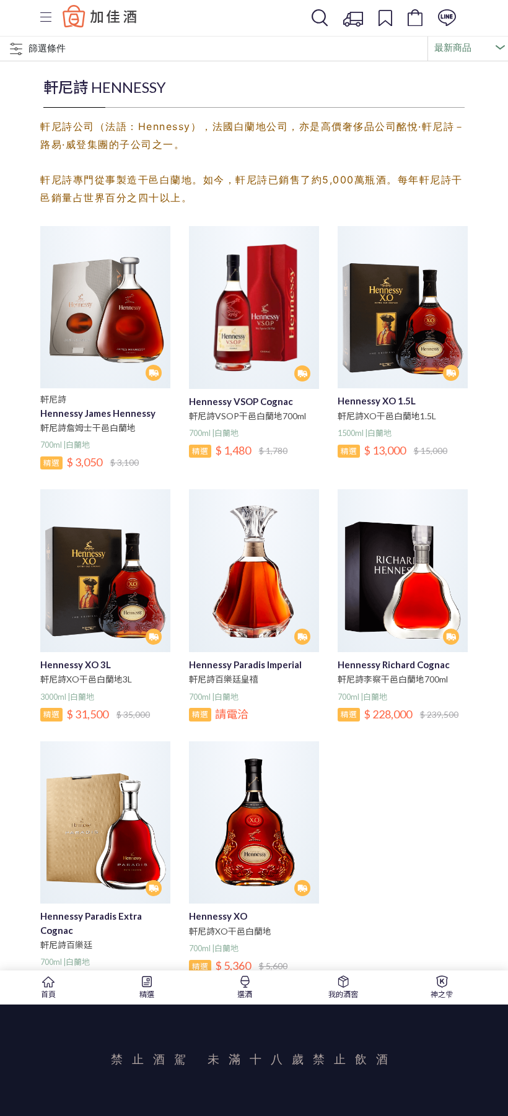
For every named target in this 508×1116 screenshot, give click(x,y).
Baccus (100, 16)
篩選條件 (47, 48)
